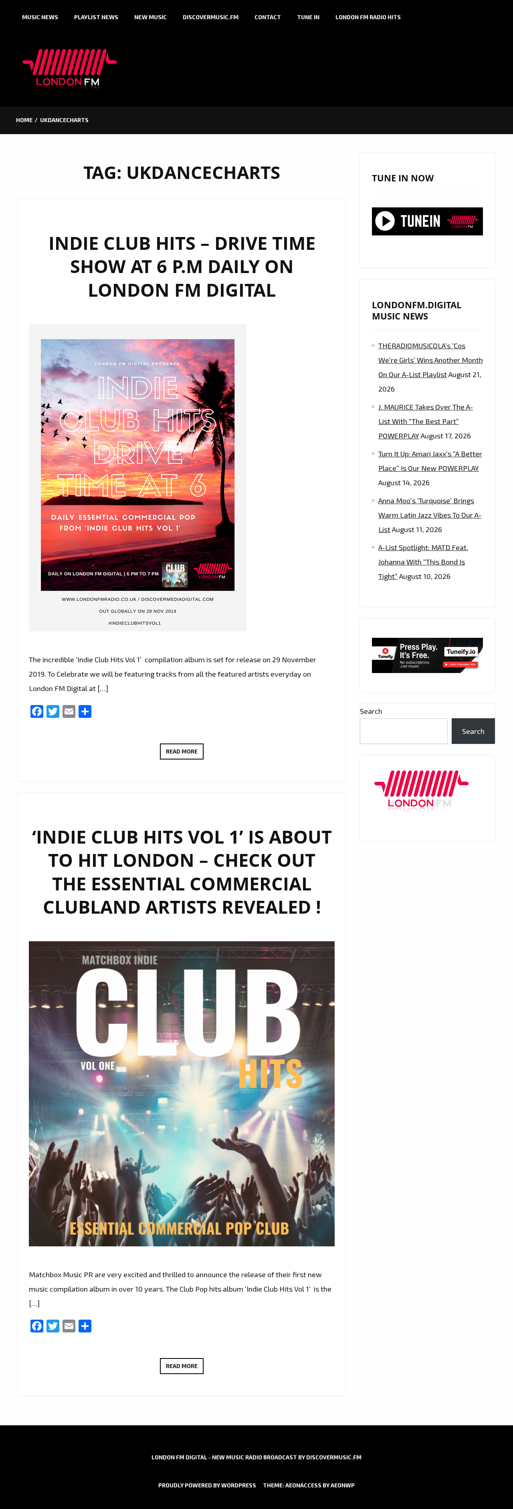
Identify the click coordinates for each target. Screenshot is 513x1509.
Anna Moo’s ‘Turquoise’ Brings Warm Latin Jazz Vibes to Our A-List (429, 515)
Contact (267, 17)
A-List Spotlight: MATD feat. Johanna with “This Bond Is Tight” (423, 562)
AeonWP (343, 1485)
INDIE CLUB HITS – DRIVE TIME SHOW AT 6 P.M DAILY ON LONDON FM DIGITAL (181, 266)
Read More (185, 753)
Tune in (308, 17)
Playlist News (96, 17)
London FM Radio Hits (368, 17)
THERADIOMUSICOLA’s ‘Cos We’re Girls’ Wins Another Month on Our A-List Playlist (430, 360)
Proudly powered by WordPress (207, 1485)
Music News (40, 17)
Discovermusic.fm (210, 17)
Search (371, 711)
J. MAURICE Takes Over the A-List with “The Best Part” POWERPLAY (425, 421)
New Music (150, 17)
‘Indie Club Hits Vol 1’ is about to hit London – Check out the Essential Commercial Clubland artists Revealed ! (182, 871)
